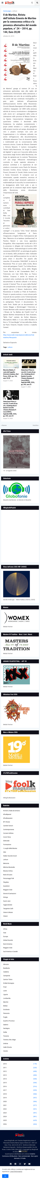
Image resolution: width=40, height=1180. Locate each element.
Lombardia (6, 998)
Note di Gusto (7, 875)
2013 (20, 1075)
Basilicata (6, 968)
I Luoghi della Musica (10, 848)
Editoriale (6, 841)
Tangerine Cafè (8, 908)
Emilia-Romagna (8, 983)
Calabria (6, 972)
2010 (20, 1064)
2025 (20, 1120)
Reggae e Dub (7, 890)
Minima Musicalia (9, 867)
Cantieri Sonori (8, 826)
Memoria (6, 863)
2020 (20, 1101)
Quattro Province (9, 1021)
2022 (20, 1109)
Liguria (5, 994)
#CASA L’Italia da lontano (11, 811)
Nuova (4, 425)
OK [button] (5, 1176)
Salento (5, 1024)
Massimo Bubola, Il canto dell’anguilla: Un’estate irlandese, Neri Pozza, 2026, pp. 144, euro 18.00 (11, 374)
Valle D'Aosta (7, 1047)
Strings (5, 897)
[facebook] (10, 1164)
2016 (20, 1086)
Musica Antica (8, 871)
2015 (20, 1082)
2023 (20, 1113)
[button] (2, 3)
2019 (20, 1098)
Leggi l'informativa (16, 1171)
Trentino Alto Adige (9, 1040)
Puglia (5, 1017)
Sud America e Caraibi (10, 951)
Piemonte (6, 1013)
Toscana (6, 1036)
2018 (20, 1094)
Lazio (5, 991)
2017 (20, 1090)
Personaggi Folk (8, 878)
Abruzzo (6, 964)
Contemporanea (8, 829)
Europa (5, 936)
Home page (7, 11)
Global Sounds (8, 940)
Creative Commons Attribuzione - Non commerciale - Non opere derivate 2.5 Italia (20, 1156)
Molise (5, 1006)
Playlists (6, 882)
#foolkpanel (7, 814)
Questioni (6, 886)
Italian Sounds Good (10, 856)
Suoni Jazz (6, 901)
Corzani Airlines (8, 833)
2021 (20, 1105)
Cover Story (7, 837)
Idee (4, 852)
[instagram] (20, 1164)
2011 (20, 1067)
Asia (4, 933)
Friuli (4, 987)
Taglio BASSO (7, 905)
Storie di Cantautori (9, 893)
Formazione (7, 844)
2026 (20, 1124)
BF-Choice (6, 822)
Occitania (6, 1009)
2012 (20, 1071)
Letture (14, 11)
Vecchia (35, 425)
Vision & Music (8, 912)
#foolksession (7, 818)
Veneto (5, 1051)
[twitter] (25, 1164)
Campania (6, 975)
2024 (20, 1116)
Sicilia (5, 1032)
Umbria (5, 1043)
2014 (20, 1079)
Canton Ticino (7, 979)
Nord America (7, 944)
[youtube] (29, 1164)
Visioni (5, 916)
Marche (5, 1002)
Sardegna (6, 1028)
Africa (5, 929)
